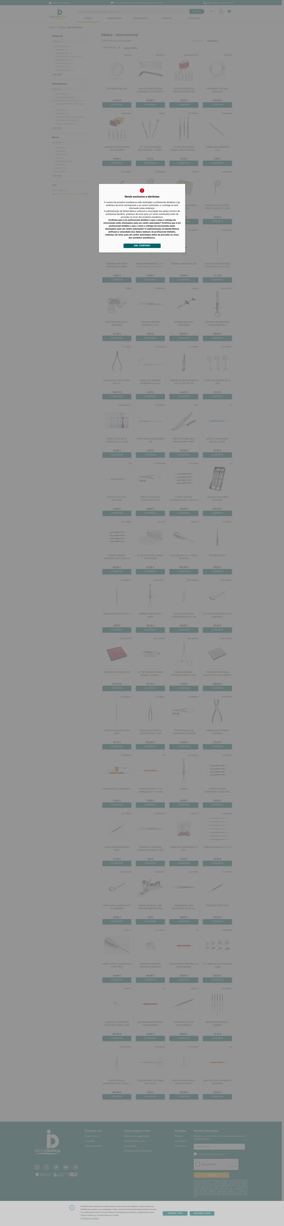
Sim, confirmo (142, 246)
